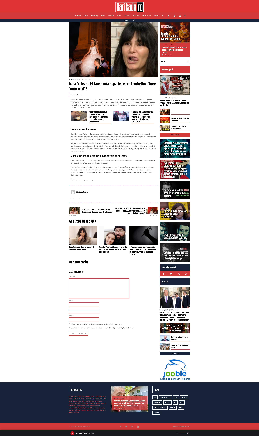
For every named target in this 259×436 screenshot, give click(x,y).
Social (103, 15)
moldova (167, 402)
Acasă (133, 20)
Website (71, 315)
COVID (176, 397)
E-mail (71, 308)
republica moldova (160, 407)
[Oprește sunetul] (177, 433)
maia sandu (157, 402)
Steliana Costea (76, 95)
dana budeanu (92, 181)
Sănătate (111, 15)
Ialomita (184, 397)
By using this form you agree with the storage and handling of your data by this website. (101, 328)
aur (155, 397)
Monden (156, 15)
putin (181, 402)
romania (172, 407)
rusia (181, 407)
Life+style (127, 15)
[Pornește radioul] (72, 433)
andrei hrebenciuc (76, 181)
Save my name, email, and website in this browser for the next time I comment (97, 324)
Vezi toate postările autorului (79, 198)
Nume (71, 300)
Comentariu (72, 276)
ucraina (156, 412)
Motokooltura (146, 15)
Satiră (119, 15)
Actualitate (77, 15)
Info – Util (136, 15)
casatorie (84, 181)
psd (175, 402)
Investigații (94, 15)
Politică (86, 15)
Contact (126, 20)
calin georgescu (165, 397)
